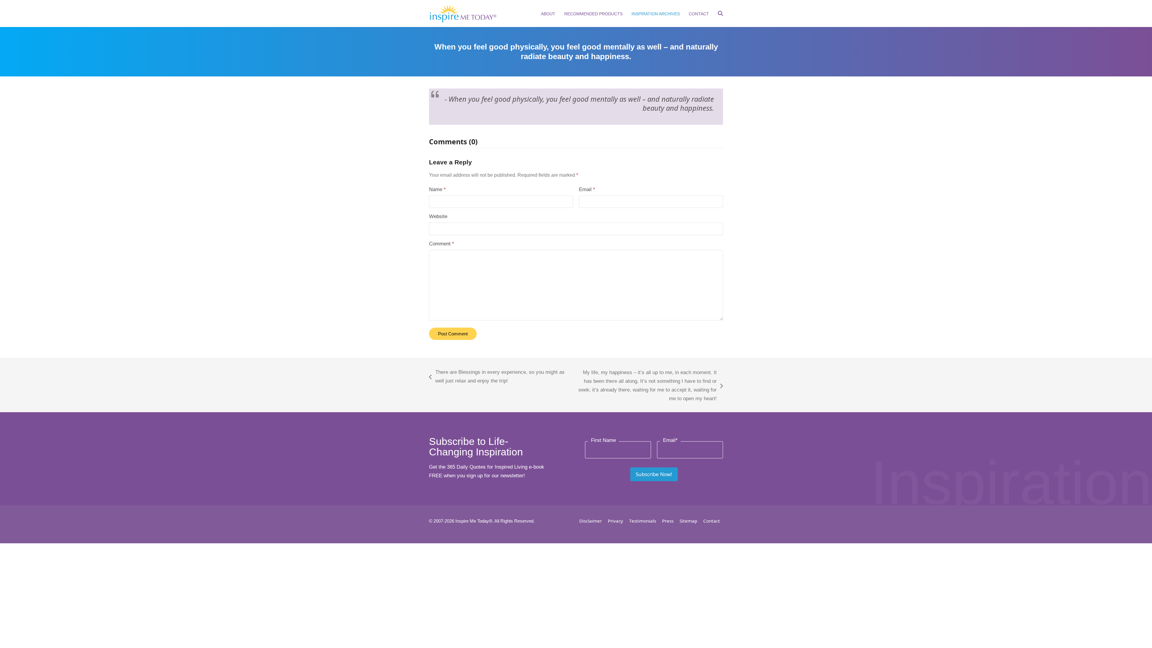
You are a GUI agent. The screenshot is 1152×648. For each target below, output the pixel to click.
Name (437, 189)
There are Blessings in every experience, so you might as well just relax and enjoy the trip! (497, 377)
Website (438, 216)
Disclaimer (590, 521)
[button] (720, 14)
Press (668, 521)
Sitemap (688, 521)
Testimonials (642, 521)
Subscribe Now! (654, 474)
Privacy (615, 521)
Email (587, 189)
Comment (441, 244)
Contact (711, 521)
